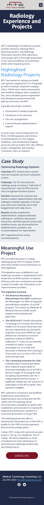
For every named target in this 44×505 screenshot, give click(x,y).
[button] (41, 5)
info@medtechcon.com (30, 479)
